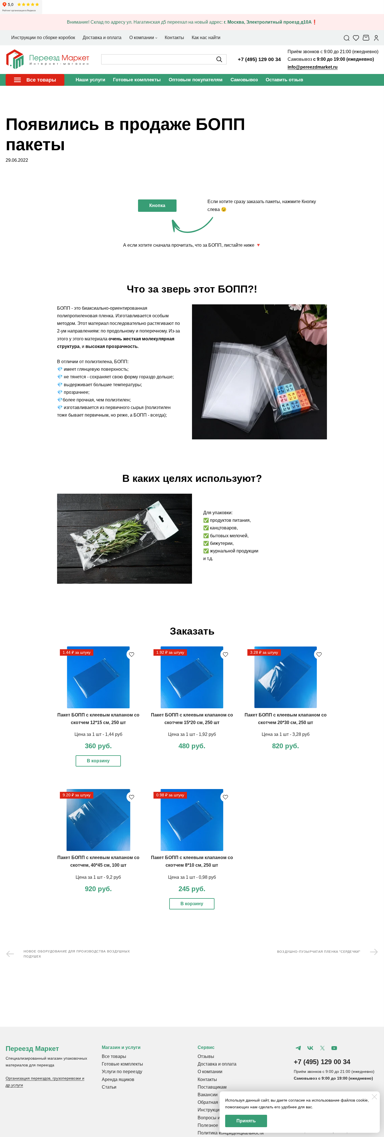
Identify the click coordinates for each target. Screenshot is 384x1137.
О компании (210, 1071)
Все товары (114, 1056)
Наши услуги (90, 79)
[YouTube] (334, 1048)
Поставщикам (212, 1087)
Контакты (207, 1079)
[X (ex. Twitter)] (322, 1048)
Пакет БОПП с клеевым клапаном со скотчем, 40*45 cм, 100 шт (98, 861)
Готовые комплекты (137, 79)
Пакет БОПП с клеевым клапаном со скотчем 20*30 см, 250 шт (286, 719)
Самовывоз (244, 79)
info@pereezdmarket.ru (313, 67)
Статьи (109, 1087)
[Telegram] (298, 1048)
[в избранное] (132, 654)
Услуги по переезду (122, 1071)
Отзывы (206, 1056)
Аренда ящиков (118, 1079)
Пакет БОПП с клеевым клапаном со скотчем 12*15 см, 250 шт (98, 719)
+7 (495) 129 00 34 (259, 59)
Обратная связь (214, 1102)
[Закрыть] (374, 1096)
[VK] (310, 1048)
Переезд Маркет (32, 1048)
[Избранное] (356, 37)
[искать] (219, 59)
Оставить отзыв (284, 79)
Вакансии (208, 1094)
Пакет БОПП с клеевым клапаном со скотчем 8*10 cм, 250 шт (192, 861)
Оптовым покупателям (196, 79)
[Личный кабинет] (376, 37)
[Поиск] (346, 37)
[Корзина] (367, 38)
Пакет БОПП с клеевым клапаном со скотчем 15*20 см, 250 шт (192, 719)
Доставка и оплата (217, 1064)
